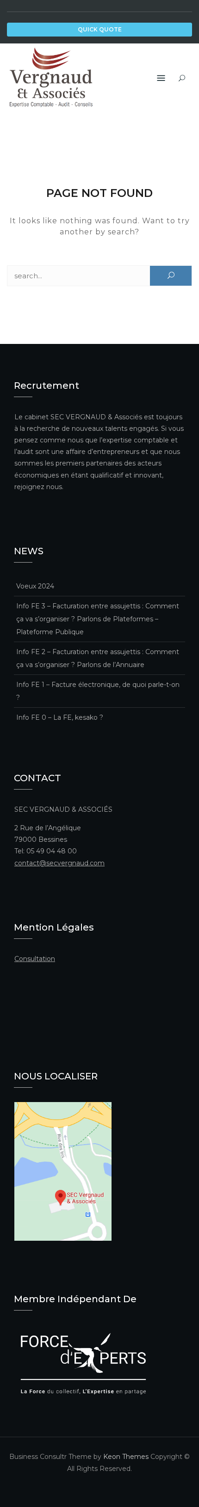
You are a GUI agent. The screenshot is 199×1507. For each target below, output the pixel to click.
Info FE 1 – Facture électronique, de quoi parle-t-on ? (98, 691)
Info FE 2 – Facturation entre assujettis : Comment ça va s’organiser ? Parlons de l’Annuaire (97, 658)
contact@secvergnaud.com (59, 863)
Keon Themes (126, 1456)
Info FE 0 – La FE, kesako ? (59, 717)
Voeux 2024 (35, 586)
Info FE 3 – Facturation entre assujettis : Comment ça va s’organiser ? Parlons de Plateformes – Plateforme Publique (97, 619)
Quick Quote (100, 29)
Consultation (34, 959)
